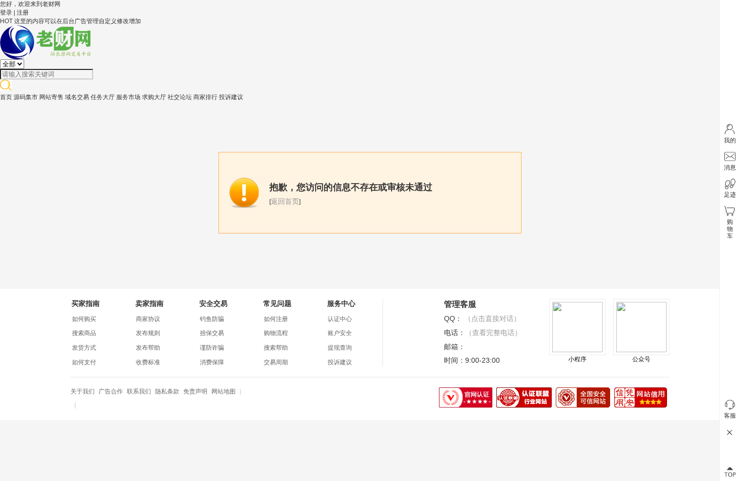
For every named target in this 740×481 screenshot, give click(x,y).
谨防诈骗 (212, 347)
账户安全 (340, 333)
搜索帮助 (276, 347)
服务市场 (128, 97)
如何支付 (84, 362)
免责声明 (195, 391)
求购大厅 (154, 97)
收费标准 (148, 362)
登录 (6, 12)
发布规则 (148, 333)
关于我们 (82, 391)
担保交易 (212, 333)
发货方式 (84, 347)
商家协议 (148, 319)
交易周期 (276, 362)
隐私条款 (167, 391)
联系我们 (139, 391)
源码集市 (26, 97)
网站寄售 (51, 97)
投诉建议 (231, 97)
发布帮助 (148, 347)
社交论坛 (180, 97)
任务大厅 (103, 97)
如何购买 (84, 319)
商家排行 (205, 97)
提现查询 (340, 347)
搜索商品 (84, 333)
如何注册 (276, 319)
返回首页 (285, 201)
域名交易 (77, 97)
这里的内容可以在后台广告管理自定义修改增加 (77, 21)
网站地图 (223, 391)
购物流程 (276, 333)
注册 (23, 12)
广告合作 (111, 391)
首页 (6, 97)
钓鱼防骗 (212, 319)
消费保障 (212, 362)
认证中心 (340, 319)
